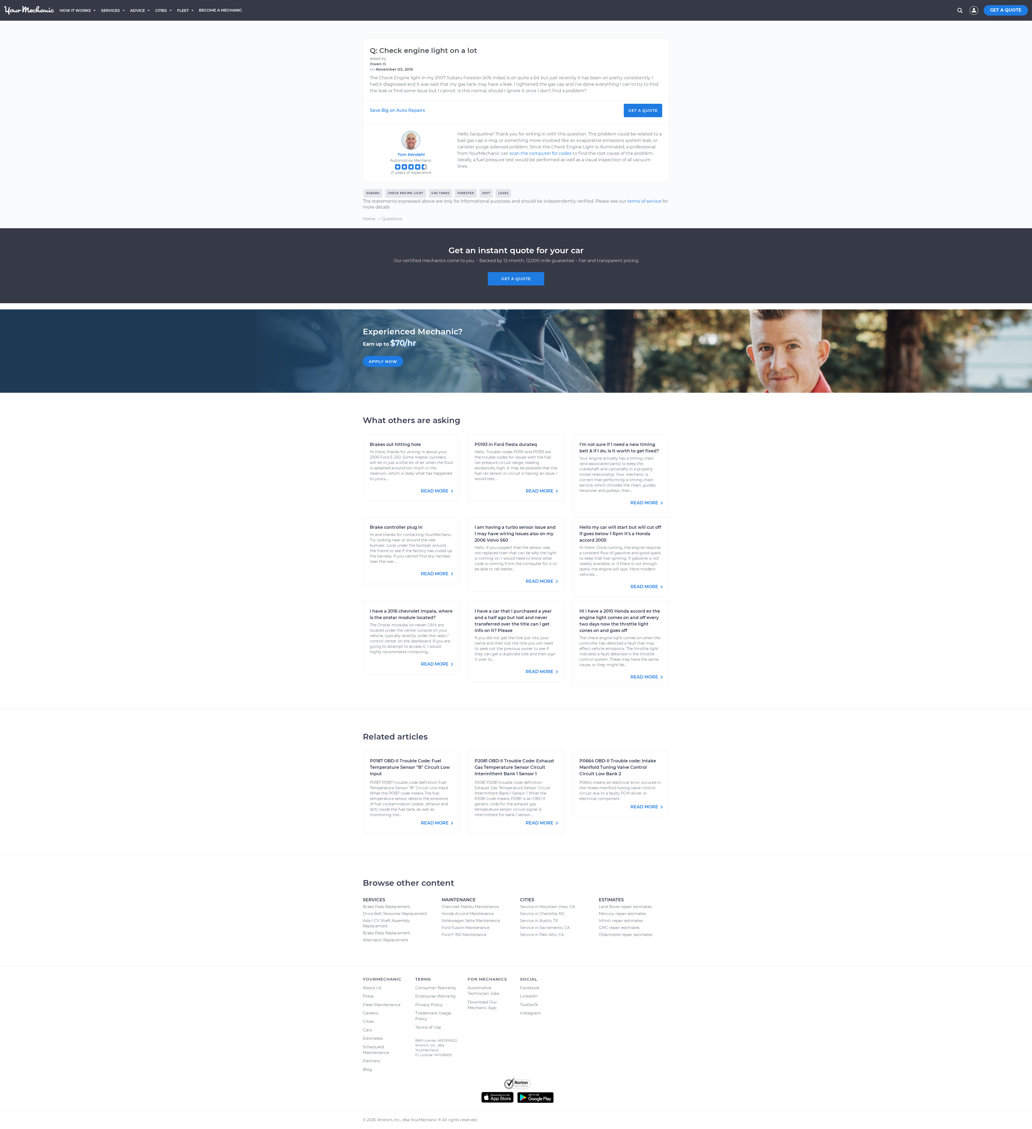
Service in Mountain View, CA (547, 906)
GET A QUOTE (1006, 10)
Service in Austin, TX (539, 920)
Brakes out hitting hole (395, 444)
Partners (371, 1060)
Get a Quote (643, 110)
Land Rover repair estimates (625, 906)
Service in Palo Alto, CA (542, 934)
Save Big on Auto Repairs (397, 110)
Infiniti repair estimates (621, 920)
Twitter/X (529, 1004)
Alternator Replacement (385, 940)
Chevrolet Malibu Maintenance (470, 906)
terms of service (644, 201)
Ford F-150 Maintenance (464, 934)
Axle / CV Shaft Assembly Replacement (386, 923)
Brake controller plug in (396, 527)
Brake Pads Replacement (386, 906)
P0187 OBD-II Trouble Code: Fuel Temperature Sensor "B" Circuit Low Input (410, 767)
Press (368, 996)
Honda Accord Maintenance (468, 913)
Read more (435, 491)
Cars (367, 1029)
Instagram (530, 1013)
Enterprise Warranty (435, 996)
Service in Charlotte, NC (542, 913)
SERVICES (110, 10)
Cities (161, 10)
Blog (367, 1069)
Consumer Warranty (435, 987)
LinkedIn (529, 996)
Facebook (530, 987)
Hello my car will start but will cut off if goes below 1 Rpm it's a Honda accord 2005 (620, 534)
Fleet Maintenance (381, 1004)
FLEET (183, 10)
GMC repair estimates (619, 927)
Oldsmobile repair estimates (625, 934)
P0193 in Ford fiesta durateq (506, 444)
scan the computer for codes (541, 153)
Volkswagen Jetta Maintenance (471, 920)
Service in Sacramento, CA (545, 927)
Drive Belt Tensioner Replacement (395, 913)
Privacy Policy (429, 1004)
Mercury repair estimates (622, 913)
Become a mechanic (220, 10)
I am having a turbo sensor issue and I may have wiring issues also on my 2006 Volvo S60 (515, 534)
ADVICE (137, 10)
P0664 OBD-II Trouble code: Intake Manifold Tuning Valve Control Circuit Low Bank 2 (617, 767)
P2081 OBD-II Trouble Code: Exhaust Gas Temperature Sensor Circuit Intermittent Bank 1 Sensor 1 (514, 767)
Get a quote (516, 278)
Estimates (373, 1038)
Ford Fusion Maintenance (465, 927)
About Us (372, 987)
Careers (370, 1013)
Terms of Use (428, 1027)
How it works (75, 10)
